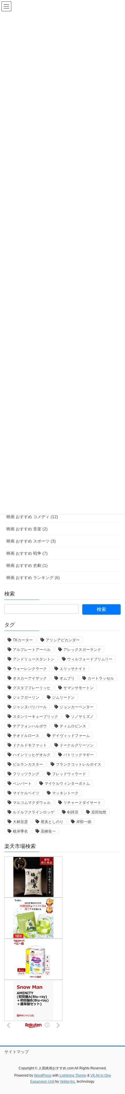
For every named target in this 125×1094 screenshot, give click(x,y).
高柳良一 (48, 831)
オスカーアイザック (30, 678)
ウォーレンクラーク (30, 669)
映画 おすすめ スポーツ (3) (31, 541)
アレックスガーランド (82, 649)
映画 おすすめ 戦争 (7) (27, 553)
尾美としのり (52, 822)
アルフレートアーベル (32, 649)
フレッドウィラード (69, 774)
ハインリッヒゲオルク (32, 755)
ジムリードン (63, 697)
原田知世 (98, 812)
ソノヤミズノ (82, 716)
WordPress (42, 1075)
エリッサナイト (73, 669)
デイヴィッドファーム (71, 735)
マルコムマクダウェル (32, 802)
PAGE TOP (116, 1056)
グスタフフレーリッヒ (32, 688)
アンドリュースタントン (33, 659)
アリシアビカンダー (63, 640)
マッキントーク (65, 793)
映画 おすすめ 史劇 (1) (27, 565)
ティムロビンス (73, 726)
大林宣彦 (20, 822)
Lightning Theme (73, 1075)
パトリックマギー (78, 755)
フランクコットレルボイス (78, 764)
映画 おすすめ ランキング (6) (33, 577)
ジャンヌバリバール (30, 707)
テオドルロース (26, 735)
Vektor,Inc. (68, 1082)
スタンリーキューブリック (35, 716)
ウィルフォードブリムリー (89, 659)
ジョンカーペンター (77, 707)
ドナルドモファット (30, 745)
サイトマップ (16, 1051)
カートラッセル (101, 678)
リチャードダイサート (82, 802)
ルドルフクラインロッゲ (33, 812)
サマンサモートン (78, 688)
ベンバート (22, 783)
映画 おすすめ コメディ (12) (32, 516)
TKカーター (23, 640)
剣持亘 (72, 812)
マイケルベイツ (26, 793)
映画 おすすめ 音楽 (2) (27, 529)
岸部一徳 (83, 822)
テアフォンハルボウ (30, 726)
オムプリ (67, 678)
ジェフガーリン (26, 697)
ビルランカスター (28, 764)
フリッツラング (26, 774)
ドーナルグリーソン (77, 745)
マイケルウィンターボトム (67, 783)
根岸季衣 (20, 831)
